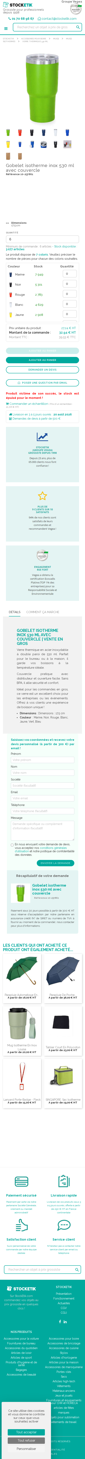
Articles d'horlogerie (64, 1357)
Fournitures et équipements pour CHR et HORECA (63, 1401)
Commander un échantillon (28, 404)
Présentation (64, 1293)
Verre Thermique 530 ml (35, 41)
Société (15, 779)
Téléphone (18, 805)
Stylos (64, 1352)
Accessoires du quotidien (21, 1348)
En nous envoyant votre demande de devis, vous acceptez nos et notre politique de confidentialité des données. (44, 849)
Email (14, 792)
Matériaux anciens (64, 1390)
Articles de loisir (21, 1352)
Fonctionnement (63, 1298)
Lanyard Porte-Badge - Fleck (22, 1099)
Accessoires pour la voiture (21, 1338)
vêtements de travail (63, 1422)
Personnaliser (26, 1449)
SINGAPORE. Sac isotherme (63, 1099)
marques (63, 1412)
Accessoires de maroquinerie (64, 1367)
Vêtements (64, 1386)
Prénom (16, 753)
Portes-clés (64, 1371)
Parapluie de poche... (63, 995)
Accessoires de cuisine (63, 1348)
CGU (64, 1312)
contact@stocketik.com (59, 19)
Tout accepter (26, 1432)
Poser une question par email (44, 382)
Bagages (21, 1369)
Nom (14, 766)
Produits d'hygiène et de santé (21, 1364)
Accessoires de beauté (21, 1374)
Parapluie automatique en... (22, 995)
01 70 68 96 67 (23, 19)
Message (16, 817)
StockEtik (8, 39)
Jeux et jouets (64, 1395)
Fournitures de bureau (21, 1343)
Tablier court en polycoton (63, 1047)
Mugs (56, 39)
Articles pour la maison (63, 1362)
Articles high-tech (64, 1381)
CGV (64, 1308)
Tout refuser (26, 1440)
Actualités (64, 1303)
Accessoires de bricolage (63, 1343)
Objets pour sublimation (63, 1417)
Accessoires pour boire (33, 39)
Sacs (64, 1376)
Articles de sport (21, 1357)
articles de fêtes (64, 1407)
